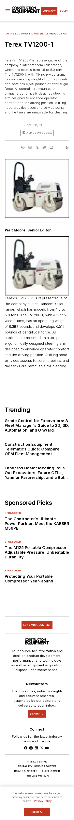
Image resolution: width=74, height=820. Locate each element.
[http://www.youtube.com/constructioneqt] (47, 748)
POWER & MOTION (37, 775)
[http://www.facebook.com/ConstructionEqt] (26, 748)
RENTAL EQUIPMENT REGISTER (37, 766)
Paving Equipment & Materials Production (36, 33)
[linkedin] (30, 147)
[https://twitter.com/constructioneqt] (42, 748)
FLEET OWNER (51, 771)
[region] (37, 803)
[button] (8, 11)
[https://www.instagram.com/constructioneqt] (31, 748)
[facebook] (23, 147)
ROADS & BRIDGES (25, 771)
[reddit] (44, 147)
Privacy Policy (43, 801)
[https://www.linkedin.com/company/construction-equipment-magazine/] (36, 748)
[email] (51, 147)
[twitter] (37, 147)
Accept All (37, 811)
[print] (67, 147)
